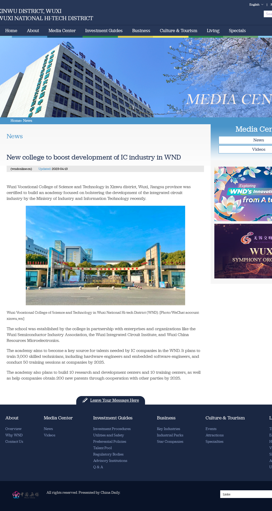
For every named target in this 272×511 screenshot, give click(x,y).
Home (11, 30)
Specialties (214, 441)
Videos (49, 435)
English (254, 4)
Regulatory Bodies (108, 454)
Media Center (62, 30)
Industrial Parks (170, 435)
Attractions (215, 435)
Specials (237, 30)
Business (141, 30)
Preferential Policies (109, 441)
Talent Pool (102, 448)
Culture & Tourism (178, 30)
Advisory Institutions (110, 460)
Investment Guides (104, 30)
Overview (13, 429)
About (33, 30)
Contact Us (14, 441)
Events (211, 429)
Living (213, 30)
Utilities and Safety (108, 435)
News (48, 429)
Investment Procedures (112, 429)
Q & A (98, 467)
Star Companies (170, 441)
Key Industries (168, 429)
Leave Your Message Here (114, 400)
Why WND (14, 435)
